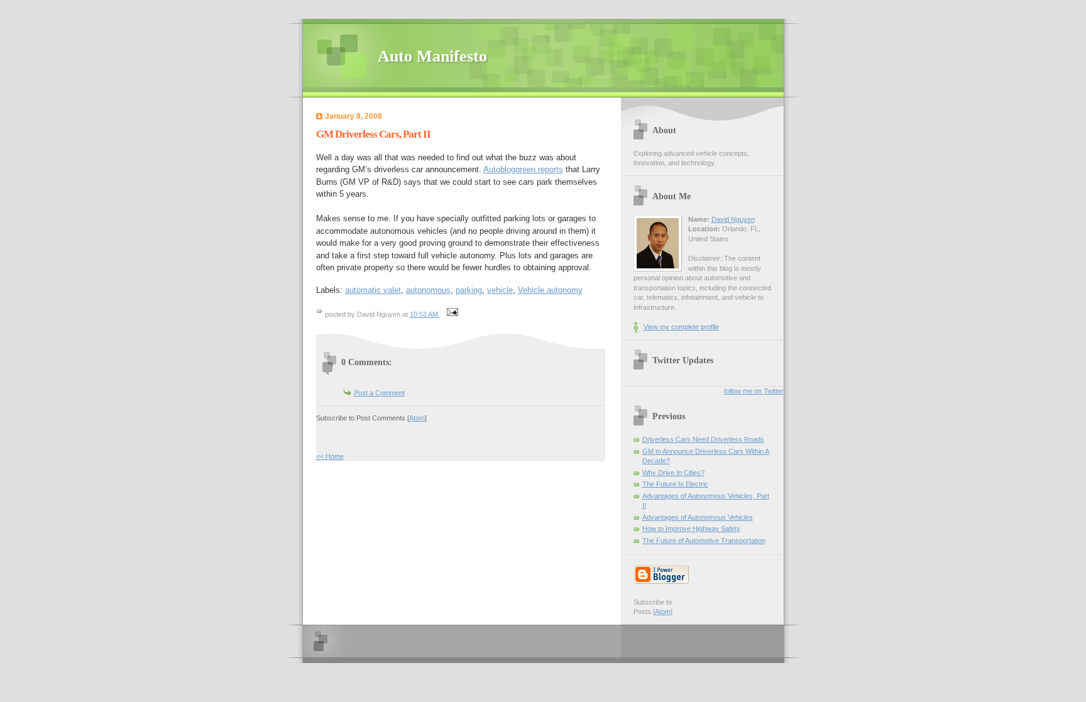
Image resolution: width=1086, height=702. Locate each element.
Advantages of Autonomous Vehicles (697, 517)
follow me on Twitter (754, 391)
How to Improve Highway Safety (691, 528)
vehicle (500, 290)
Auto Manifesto (432, 56)
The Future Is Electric (675, 484)
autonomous (428, 290)
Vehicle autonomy (550, 290)
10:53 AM (425, 314)
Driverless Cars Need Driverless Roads (703, 439)
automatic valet (373, 290)
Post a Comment (379, 393)
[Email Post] (451, 314)
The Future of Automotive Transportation (703, 540)
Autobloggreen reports (523, 169)
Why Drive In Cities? (673, 472)
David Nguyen (733, 219)
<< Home (330, 456)
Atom (417, 418)
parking (469, 290)
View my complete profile (681, 327)
